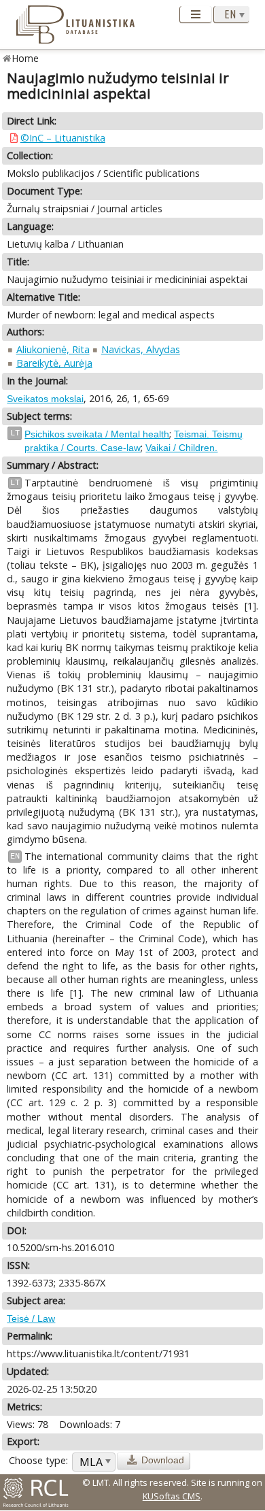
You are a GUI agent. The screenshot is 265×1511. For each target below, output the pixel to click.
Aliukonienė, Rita (53, 349)
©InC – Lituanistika (62, 137)
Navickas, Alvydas (140, 349)
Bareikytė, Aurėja (54, 362)
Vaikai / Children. (181, 447)
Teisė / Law (31, 1318)
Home (25, 58)
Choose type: (38, 1460)
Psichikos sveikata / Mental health (96, 434)
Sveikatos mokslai (45, 398)
